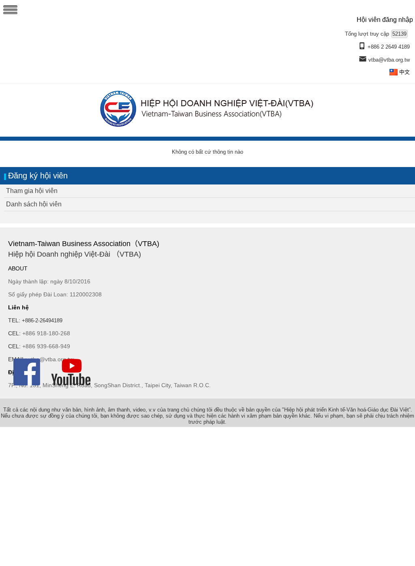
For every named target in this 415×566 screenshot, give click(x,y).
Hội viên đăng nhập (385, 19)
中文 (404, 72)
